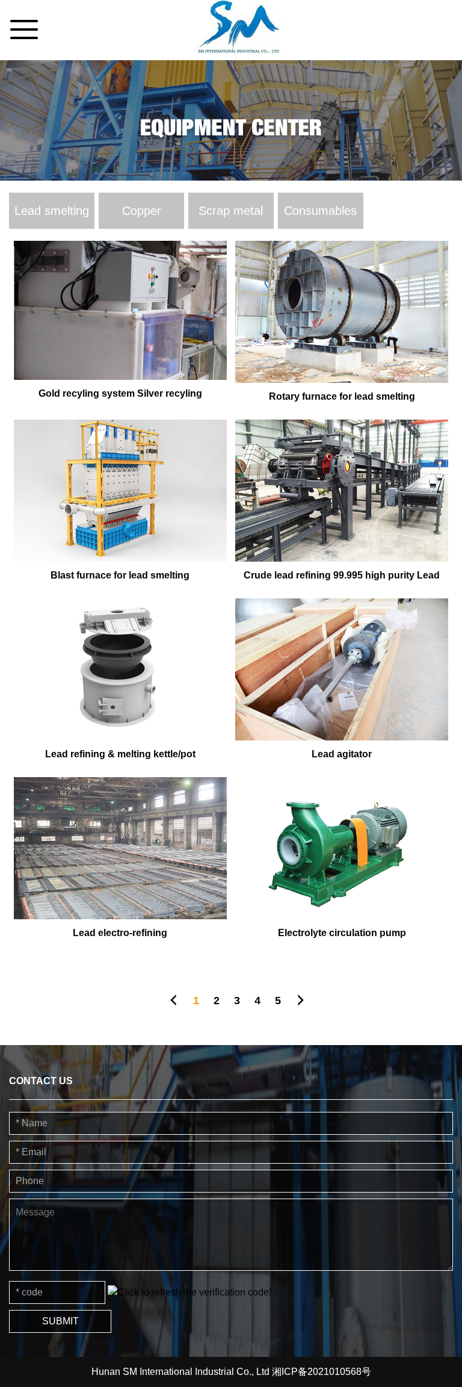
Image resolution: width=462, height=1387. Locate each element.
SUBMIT (60, 1321)
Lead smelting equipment (51, 216)
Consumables (320, 210)
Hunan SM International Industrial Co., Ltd (181, 1372)
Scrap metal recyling (231, 216)
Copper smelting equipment (142, 216)
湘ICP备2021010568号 (321, 1372)
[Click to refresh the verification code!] (189, 1292)
